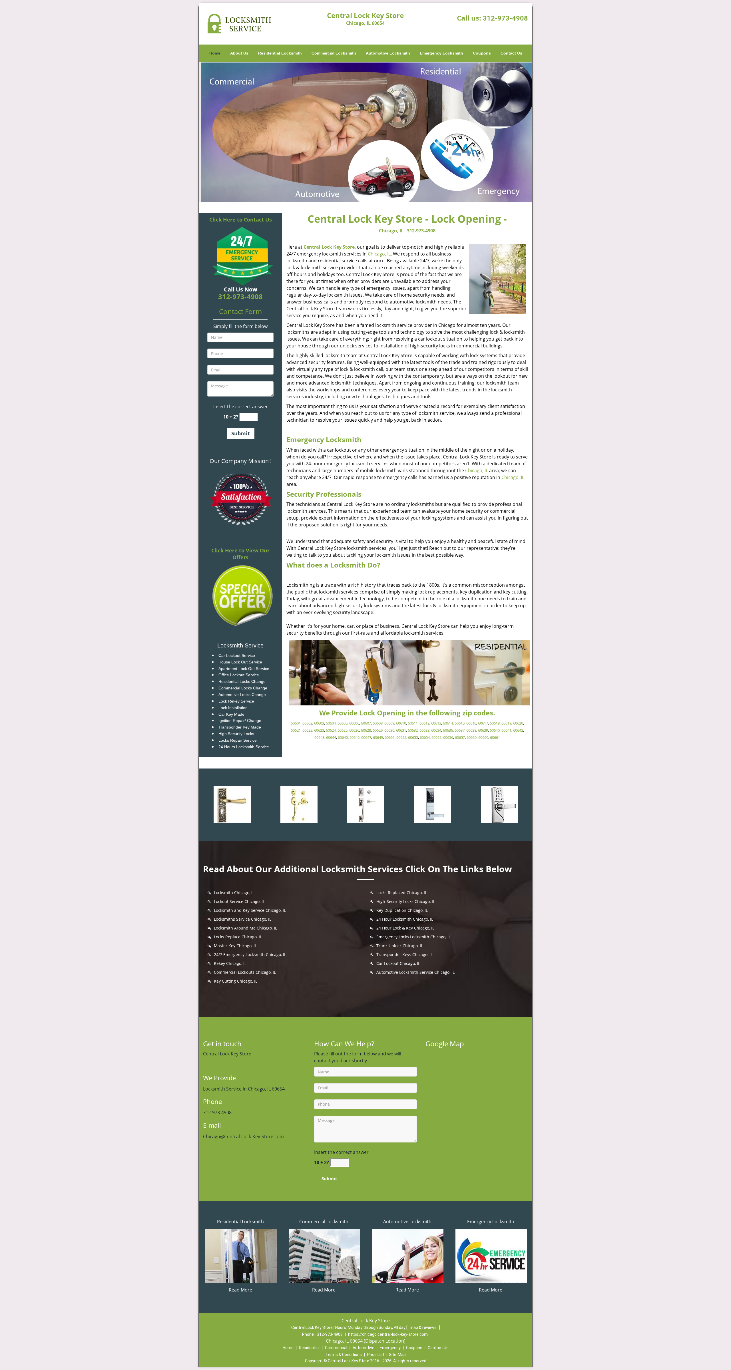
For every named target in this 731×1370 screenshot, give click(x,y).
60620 (518, 723)
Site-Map (397, 1354)
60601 (296, 723)
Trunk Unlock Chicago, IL (399, 945)
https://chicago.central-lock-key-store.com (388, 1334)
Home (214, 53)
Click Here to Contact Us (240, 219)
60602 (307, 723)
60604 (331, 723)
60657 (460, 737)
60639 (483, 730)
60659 (472, 737)
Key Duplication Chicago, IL (402, 910)
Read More (240, 1290)
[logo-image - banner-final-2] (365, 132)
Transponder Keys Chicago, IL (404, 954)
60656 (448, 737)
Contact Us (511, 53)
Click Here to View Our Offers (240, 554)
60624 (331, 730)
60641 (506, 730)
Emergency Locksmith (441, 53)
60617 (483, 723)
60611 (413, 723)
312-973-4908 (505, 18)
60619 (506, 723)
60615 (460, 723)
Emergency (390, 1347)
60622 (307, 730)
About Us (239, 53)
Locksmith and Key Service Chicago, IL (250, 910)
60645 (343, 737)
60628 (366, 730)
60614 (448, 723)
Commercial (336, 1347)
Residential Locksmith (280, 53)
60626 (354, 730)
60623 (319, 730)
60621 (296, 730)
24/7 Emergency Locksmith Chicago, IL (250, 954)
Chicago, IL (391, 231)
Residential (309, 1347)
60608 (378, 723)
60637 (460, 730)
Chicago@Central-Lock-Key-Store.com (243, 1136)
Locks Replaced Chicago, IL (401, 892)
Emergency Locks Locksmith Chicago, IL (413, 937)
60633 (424, 730)
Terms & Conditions (344, 1354)
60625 (343, 730)
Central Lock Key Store (329, 247)
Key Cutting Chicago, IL (235, 981)
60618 (495, 723)
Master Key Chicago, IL (235, 945)
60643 (319, 737)
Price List (375, 1354)
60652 (401, 737)
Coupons (482, 53)
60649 (378, 737)
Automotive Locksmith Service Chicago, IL (415, 972)
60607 (366, 723)
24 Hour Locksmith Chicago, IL (404, 919)
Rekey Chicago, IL (230, 963)
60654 (425, 737)
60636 (448, 730)
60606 (354, 723)
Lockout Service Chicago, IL (239, 901)
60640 (495, 730)
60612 (424, 723)
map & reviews (423, 1327)
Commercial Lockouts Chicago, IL (245, 972)
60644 (331, 737)
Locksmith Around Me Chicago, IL (245, 928)
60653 (413, 737)
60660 (483, 737)
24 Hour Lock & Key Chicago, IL (405, 928)
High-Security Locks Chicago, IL (405, 901)
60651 (390, 737)
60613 (436, 723)
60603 (319, 723)
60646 (355, 737)
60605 (343, 723)
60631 (401, 730)
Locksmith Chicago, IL (234, 892)
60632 (413, 730)
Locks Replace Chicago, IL (238, 937)
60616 (471, 723)
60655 (436, 737)
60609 (389, 723)
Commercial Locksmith (334, 53)
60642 (518, 730)
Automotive (363, 1347)
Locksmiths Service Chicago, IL (242, 919)
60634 (436, 730)
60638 (471, 730)
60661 (495, 737)
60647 (366, 737)
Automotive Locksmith (388, 53)
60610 (401, 723)
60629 (378, 730)
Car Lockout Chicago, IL (398, 963)
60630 (389, 730)
